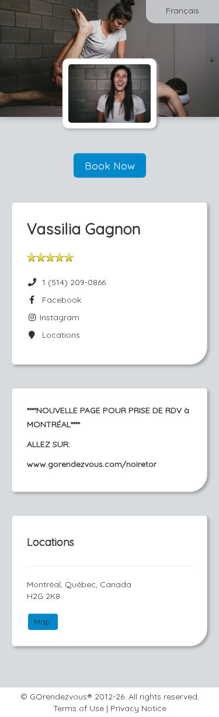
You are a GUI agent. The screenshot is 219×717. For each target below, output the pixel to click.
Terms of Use (78, 708)
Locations (58, 335)
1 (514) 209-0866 (74, 282)
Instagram (58, 317)
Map (42, 621)
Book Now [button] (110, 165)
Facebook (59, 300)
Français (182, 10)
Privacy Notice (138, 708)
